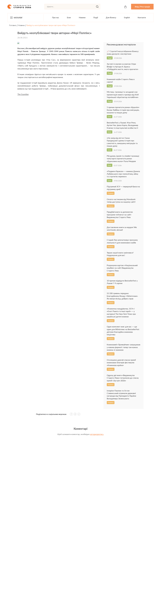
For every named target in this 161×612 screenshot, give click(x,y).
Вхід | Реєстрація (142, 6)
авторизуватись (97, 434)
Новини (82, 17)
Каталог (18, 17)
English (127, 17)
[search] (97, 6)
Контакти (142, 17)
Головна (12, 25)
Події (95, 17)
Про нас (55, 17)
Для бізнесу (111, 17)
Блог (69, 17)
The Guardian (23, 94)
